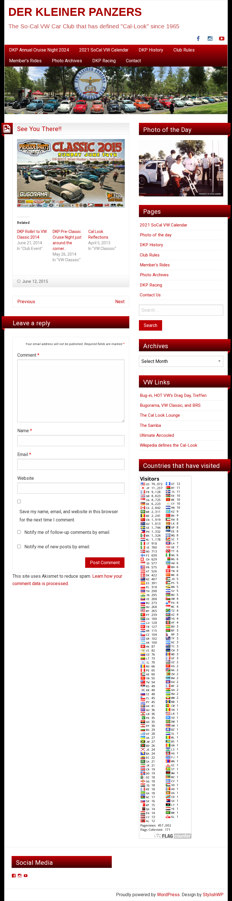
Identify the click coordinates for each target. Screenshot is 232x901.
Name (24, 430)
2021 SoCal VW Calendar (103, 50)
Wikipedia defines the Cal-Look (168, 445)
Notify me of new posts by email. (57, 546)
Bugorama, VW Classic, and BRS (170, 405)
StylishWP (213, 894)
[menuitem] (39, 50)
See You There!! (39, 128)
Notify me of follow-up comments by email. (67, 532)
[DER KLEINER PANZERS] (116, 90)
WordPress (168, 894)
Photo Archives (67, 60)
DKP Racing (104, 60)
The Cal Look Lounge (160, 415)
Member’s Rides (25, 60)
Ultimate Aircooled (157, 435)
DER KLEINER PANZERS (75, 12)
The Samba (150, 425)
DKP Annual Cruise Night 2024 (39, 50)
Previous (26, 301)
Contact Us (150, 295)
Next (119, 301)
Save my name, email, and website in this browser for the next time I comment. (69, 516)
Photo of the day (155, 234)
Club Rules (184, 50)
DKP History (151, 50)
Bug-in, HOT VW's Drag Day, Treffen (173, 395)
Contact (133, 60)
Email (24, 454)
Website (25, 478)
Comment (28, 355)
